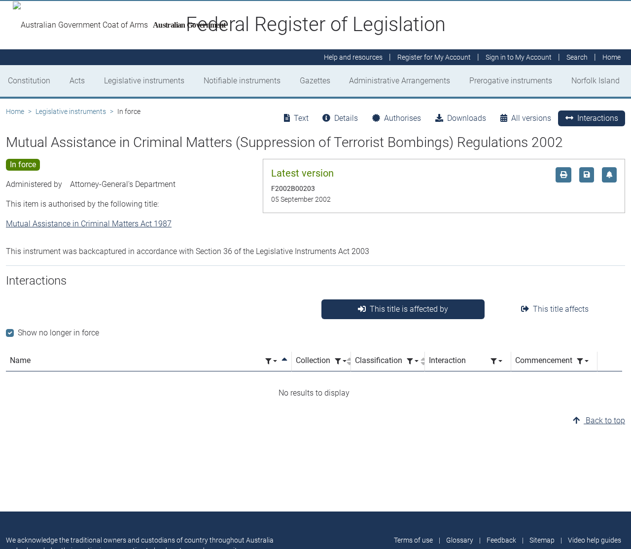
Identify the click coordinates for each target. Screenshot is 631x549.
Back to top (604, 420)
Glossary (459, 540)
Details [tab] (346, 118)
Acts (77, 80)
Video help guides (594, 540)
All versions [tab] (531, 118)
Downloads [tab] (466, 118)
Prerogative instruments (510, 80)
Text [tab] (301, 118)
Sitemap (542, 540)
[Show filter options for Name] (271, 361)
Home (15, 111)
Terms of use (413, 540)
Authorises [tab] (402, 118)
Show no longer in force (58, 332)
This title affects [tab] (561, 309)
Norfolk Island (595, 80)
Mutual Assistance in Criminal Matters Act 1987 (89, 223)
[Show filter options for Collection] (340, 361)
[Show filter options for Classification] (412, 361)
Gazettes (315, 80)
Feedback (501, 540)
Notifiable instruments (242, 80)
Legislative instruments (144, 80)
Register (434, 57)
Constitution (29, 80)
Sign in (519, 57)
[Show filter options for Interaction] (496, 361)
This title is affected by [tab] (409, 309)
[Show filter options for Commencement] (582, 361)
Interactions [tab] (597, 118)
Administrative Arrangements (399, 80)
